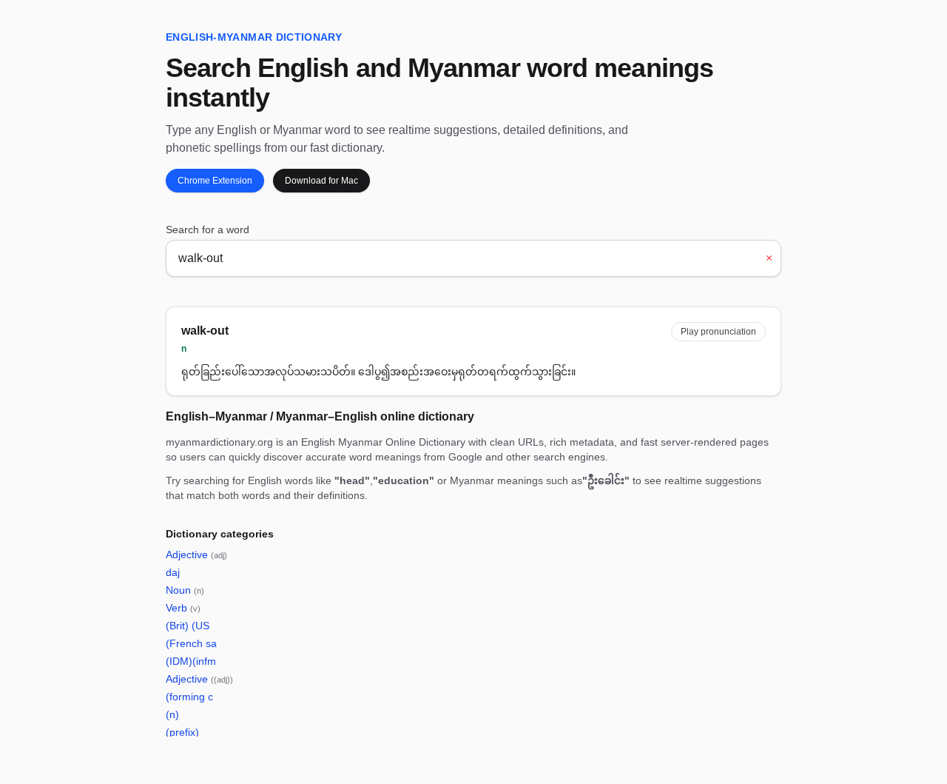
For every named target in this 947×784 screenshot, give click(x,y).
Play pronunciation (718, 331)
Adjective (196, 554)
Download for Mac (321, 180)
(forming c (189, 697)
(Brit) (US (187, 625)
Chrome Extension (215, 180)
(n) (172, 714)
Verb (183, 608)
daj (173, 572)
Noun (185, 590)
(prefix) (182, 732)
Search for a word (207, 229)
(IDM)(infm (191, 661)
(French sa (191, 643)
